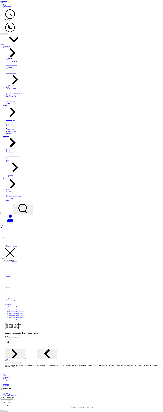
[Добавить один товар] (15, 354)
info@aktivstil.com (7, 394)
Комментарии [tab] (20, 363)
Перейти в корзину (8, 246)
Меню (2, 2)
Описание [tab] (7, 363)
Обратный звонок (4, 34)
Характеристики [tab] (13, 363)
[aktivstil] (4, 1)
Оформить (15, 246)
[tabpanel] (83, 367)
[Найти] (23, 209)
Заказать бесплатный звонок (6, 398)
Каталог (2, 44)
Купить (6, 359)
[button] (8, 304)
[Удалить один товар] (47, 354)
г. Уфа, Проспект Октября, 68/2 (10, 395)
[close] (9, 400)
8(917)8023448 (6, 393)
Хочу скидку (7, 360)
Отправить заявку (4, 410)
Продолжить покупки (8, 261)
